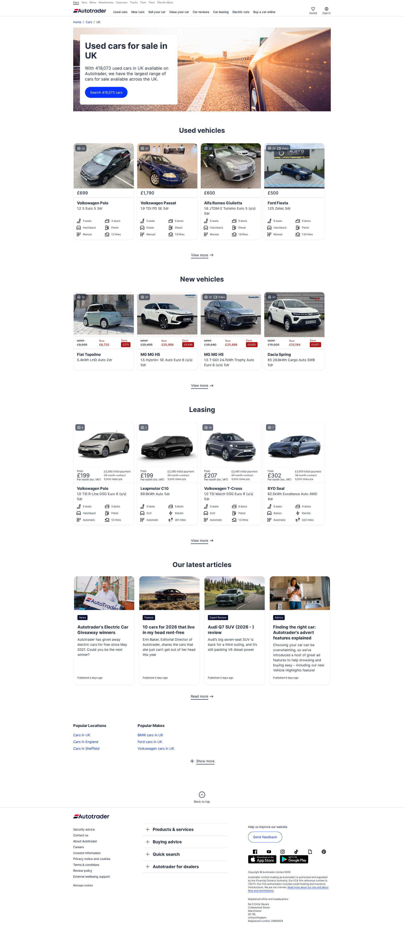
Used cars (120, 12)
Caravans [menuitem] (121, 2)
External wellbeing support (91, 876)
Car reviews (201, 12)
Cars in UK (81, 735)
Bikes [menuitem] (93, 2)
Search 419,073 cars (106, 92)
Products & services (173, 829)
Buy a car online (264, 12)
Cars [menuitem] (76, 2)
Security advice (84, 829)
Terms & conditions (86, 864)
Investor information (87, 853)
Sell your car (156, 12)
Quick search (166, 854)
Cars (89, 22)
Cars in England (85, 742)
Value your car (179, 12)
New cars (138, 12)
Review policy (82, 870)
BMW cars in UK (150, 735)
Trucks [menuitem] (134, 2)
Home (77, 22)
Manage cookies (83, 885)
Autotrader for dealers (176, 866)
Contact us (80, 835)
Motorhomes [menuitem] (106, 2)
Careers (78, 847)
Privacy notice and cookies (91, 859)
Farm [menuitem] (143, 2)
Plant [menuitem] (152, 2)
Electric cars (241, 12)
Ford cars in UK (150, 742)
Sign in (327, 13)
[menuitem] (120, 12)
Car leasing (221, 12)
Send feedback (265, 837)
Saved (313, 13)
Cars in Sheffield (86, 748)
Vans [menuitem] (84, 2)
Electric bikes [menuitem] (165, 2)
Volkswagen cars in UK (156, 748)
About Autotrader (85, 841)
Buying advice (167, 841)
